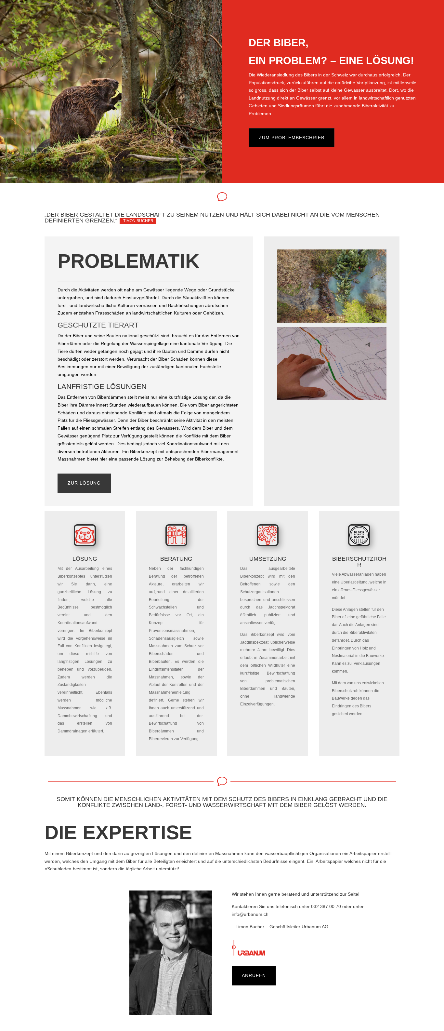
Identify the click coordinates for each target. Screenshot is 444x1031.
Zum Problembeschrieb (291, 137)
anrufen (254, 975)
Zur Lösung (84, 483)
